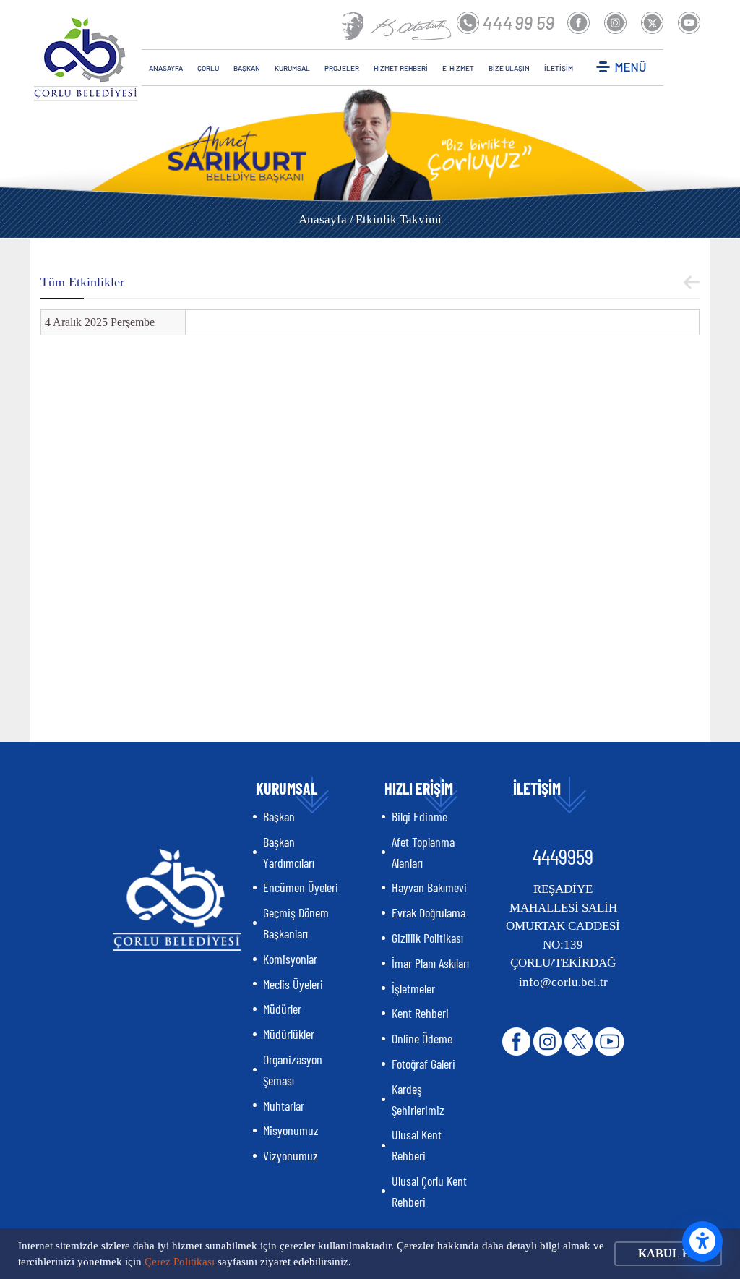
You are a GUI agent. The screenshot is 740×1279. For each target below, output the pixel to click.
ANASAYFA (166, 68)
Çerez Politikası (180, 1261)
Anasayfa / (325, 219)
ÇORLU (208, 68)
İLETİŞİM (558, 68)
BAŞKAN (246, 68)
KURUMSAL (292, 68)
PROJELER (341, 68)
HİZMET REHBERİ (401, 68)
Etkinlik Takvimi (399, 219)
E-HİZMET (458, 68)
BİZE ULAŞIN (509, 68)
